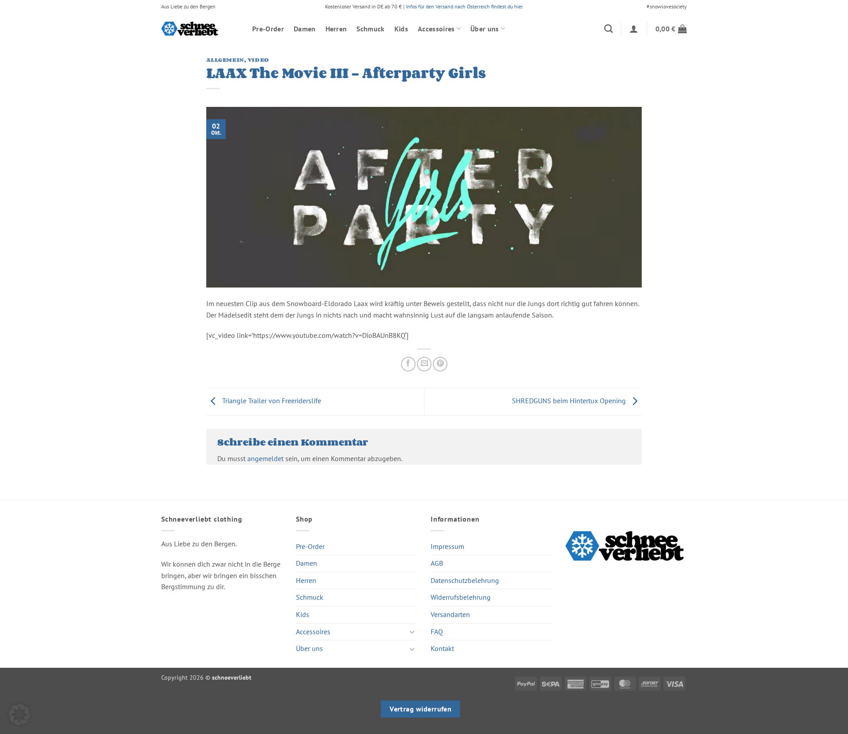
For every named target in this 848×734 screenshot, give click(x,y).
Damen (305, 28)
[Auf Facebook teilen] (408, 364)
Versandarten (450, 614)
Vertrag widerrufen (420, 708)
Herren (336, 28)
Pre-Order (268, 28)
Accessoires (436, 28)
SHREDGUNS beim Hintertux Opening (570, 400)
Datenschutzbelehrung (465, 580)
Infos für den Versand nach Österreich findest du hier (464, 6)
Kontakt (442, 648)
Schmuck (370, 28)
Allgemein (225, 59)
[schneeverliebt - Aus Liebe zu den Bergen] (200, 28)
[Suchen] (608, 28)
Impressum (447, 546)
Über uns (484, 28)
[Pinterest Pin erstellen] (440, 364)
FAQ (437, 631)
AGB (437, 563)
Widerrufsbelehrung (461, 597)
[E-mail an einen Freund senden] (424, 364)
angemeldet (265, 458)
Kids (401, 28)
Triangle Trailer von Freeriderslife (270, 400)
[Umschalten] (412, 631)
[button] (633, 28)
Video (258, 59)
